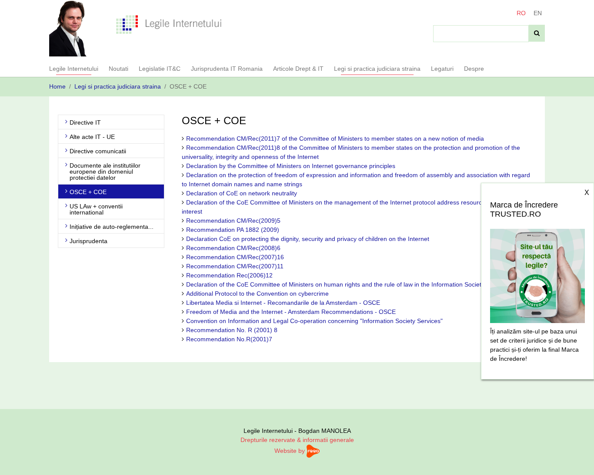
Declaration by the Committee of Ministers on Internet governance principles (290, 165)
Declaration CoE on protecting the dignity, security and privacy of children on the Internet (307, 238)
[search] (537, 33)
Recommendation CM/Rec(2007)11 (235, 266)
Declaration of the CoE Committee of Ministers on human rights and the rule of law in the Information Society (335, 284)
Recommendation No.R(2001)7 (229, 339)
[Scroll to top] (576, 457)
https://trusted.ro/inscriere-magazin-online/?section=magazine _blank (537, 274)
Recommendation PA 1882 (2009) (232, 229)
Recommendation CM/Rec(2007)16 (235, 257)
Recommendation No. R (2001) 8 (231, 330)
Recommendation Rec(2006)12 (229, 275)
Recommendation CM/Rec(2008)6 (233, 247)
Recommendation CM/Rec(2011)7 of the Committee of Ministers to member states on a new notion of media (335, 138)
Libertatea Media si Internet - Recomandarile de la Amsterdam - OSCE (283, 302)
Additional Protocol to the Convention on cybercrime (257, 293)
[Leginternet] (169, 24)
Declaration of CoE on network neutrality (241, 193)
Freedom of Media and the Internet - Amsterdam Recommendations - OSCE (291, 311)
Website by (290, 450)
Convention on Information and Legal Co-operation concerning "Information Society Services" (314, 320)
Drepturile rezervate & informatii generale (297, 439)
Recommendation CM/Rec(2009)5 (233, 220)
